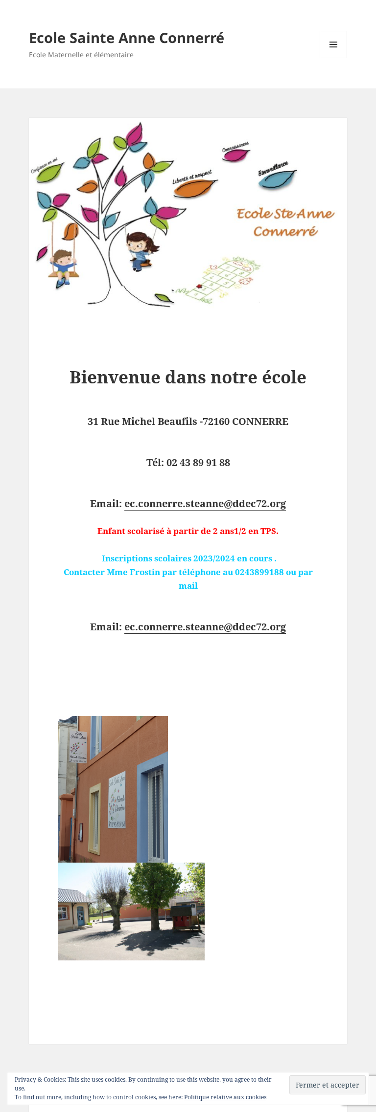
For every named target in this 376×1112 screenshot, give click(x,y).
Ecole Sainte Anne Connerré (126, 37)
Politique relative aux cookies (225, 1097)
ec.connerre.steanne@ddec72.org (205, 503)
